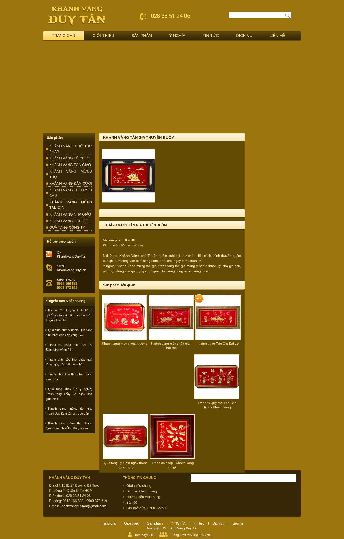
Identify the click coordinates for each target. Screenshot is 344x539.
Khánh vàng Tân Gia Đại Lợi (218, 343)
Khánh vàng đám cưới (70, 183)
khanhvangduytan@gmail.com (83, 506)
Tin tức (211, 35)
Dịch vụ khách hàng (141, 491)
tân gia (180, 266)
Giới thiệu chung (138, 486)
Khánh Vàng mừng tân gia (137, 266)
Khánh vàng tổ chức (69, 158)
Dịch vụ (244, 35)
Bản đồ (131, 502)
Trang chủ (63, 35)
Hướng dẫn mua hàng (143, 497)
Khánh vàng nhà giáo (70, 214)
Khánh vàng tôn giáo (70, 165)
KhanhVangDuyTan (71, 256)
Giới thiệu (103, 35)
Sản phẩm (142, 35)
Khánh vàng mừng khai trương (124, 343)
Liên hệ (277, 35)
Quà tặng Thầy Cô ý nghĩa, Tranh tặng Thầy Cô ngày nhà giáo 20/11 (69, 394)
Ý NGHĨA (177, 35)
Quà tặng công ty (67, 227)
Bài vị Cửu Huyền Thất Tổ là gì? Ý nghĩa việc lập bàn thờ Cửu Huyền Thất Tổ (69, 315)
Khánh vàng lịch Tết (69, 221)
